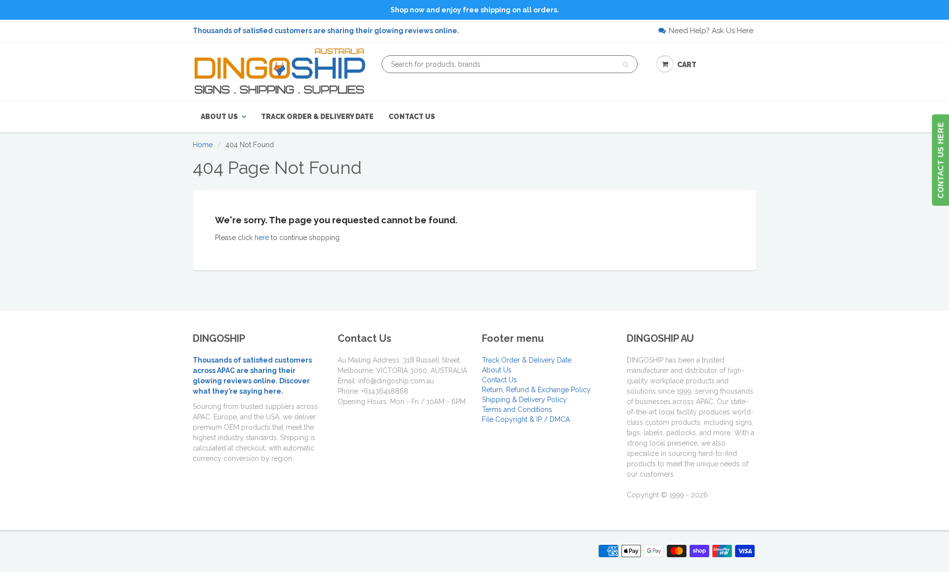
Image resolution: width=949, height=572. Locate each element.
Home (203, 145)
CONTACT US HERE (940, 160)
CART (686, 65)
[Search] (625, 65)
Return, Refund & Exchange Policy (536, 390)
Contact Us (411, 117)
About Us (219, 117)
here (262, 238)
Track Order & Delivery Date (317, 117)
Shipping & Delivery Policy (524, 400)
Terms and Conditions (517, 409)
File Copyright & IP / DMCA (526, 419)
